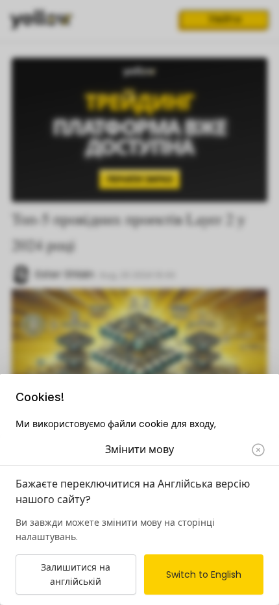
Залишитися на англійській (75, 574)
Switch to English (203, 574)
